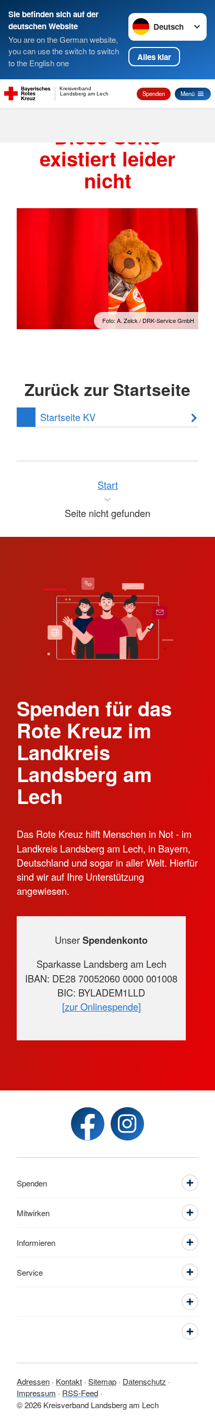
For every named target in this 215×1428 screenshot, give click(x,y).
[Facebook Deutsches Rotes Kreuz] (87, 1124)
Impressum (36, 1392)
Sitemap (102, 1381)
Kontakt (69, 1381)
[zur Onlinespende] (101, 1006)
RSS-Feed (80, 1392)
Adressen (33, 1381)
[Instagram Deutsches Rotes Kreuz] (127, 1124)
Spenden (153, 93)
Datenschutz (144, 1381)
